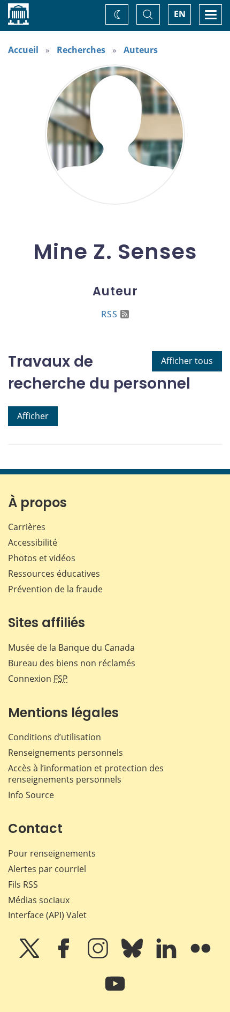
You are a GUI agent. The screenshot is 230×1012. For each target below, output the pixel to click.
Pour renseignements (52, 853)
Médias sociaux (39, 900)
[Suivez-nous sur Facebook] (65, 956)
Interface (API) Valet (47, 915)
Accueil (23, 50)
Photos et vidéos (41, 558)
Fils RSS (23, 884)
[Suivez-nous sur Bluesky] (133, 956)
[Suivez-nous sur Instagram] (99, 956)
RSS (109, 314)
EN (180, 14)
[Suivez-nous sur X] (30, 956)
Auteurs (141, 50)
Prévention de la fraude (55, 589)
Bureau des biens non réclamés (71, 663)
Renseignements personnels (65, 752)
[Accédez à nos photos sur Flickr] (201, 956)
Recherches (81, 50)
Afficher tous (187, 361)
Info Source (31, 795)
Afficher (33, 416)
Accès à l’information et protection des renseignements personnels (86, 773)
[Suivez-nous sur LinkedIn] (167, 956)
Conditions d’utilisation (54, 737)
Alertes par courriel (47, 869)
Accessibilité (32, 542)
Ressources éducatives (54, 573)
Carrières (26, 527)
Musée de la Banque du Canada (71, 647)
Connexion (38, 678)
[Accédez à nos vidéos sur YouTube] (115, 991)
